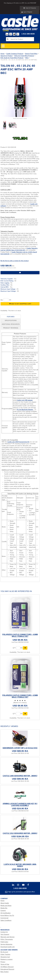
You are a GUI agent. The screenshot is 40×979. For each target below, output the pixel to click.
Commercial (4, 918)
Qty (2, 300)
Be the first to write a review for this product (15, 260)
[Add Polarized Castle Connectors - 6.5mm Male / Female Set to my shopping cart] (25, 713)
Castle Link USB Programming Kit (18, 442)
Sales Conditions (6, 920)
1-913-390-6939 (28, 34)
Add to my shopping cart (21, 304)
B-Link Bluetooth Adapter (25, 409)
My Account (4, 952)
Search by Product (7, 55)
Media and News (6, 905)
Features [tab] (10, 316)
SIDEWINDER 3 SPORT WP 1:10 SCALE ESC (20, 748)
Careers (3, 910)
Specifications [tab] (11, 320)
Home (2, 53)
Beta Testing (5, 972)
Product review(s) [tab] (10, 328)
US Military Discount (7, 967)
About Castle (5, 903)
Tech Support (5, 934)
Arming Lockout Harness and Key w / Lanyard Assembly (20, 804)
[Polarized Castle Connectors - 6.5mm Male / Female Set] (20, 674)
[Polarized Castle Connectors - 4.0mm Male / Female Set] (20, 614)
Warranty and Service (7, 937)
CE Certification (6, 913)
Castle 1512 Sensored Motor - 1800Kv (20, 833)
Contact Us (4, 932)
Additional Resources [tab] (11, 324)
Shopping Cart (5, 957)
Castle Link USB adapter (25, 400)
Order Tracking (5, 954)
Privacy (3, 962)
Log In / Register (27, 12)
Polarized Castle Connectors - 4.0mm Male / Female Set (20, 635)
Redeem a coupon (7, 959)
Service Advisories (6, 944)
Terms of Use (5, 964)
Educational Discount (7, 969)
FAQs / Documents (7, 939)
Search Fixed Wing (31, 53)
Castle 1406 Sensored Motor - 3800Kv (20, 776)
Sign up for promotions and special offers (21, 892)
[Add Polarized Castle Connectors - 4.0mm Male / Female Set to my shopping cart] (25, 648)
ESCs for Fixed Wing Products (24, 55)
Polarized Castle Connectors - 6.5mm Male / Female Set (20, 696)
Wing (27, 58)
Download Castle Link (8, 947)
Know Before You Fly (7, 915)
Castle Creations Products (14, 53)
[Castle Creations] (20, 21)
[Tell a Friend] (20, 272)
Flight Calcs (4, 942)
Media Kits (4, 908)
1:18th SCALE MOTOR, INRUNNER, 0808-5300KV (20, 865)
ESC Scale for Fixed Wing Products (12, 58)
